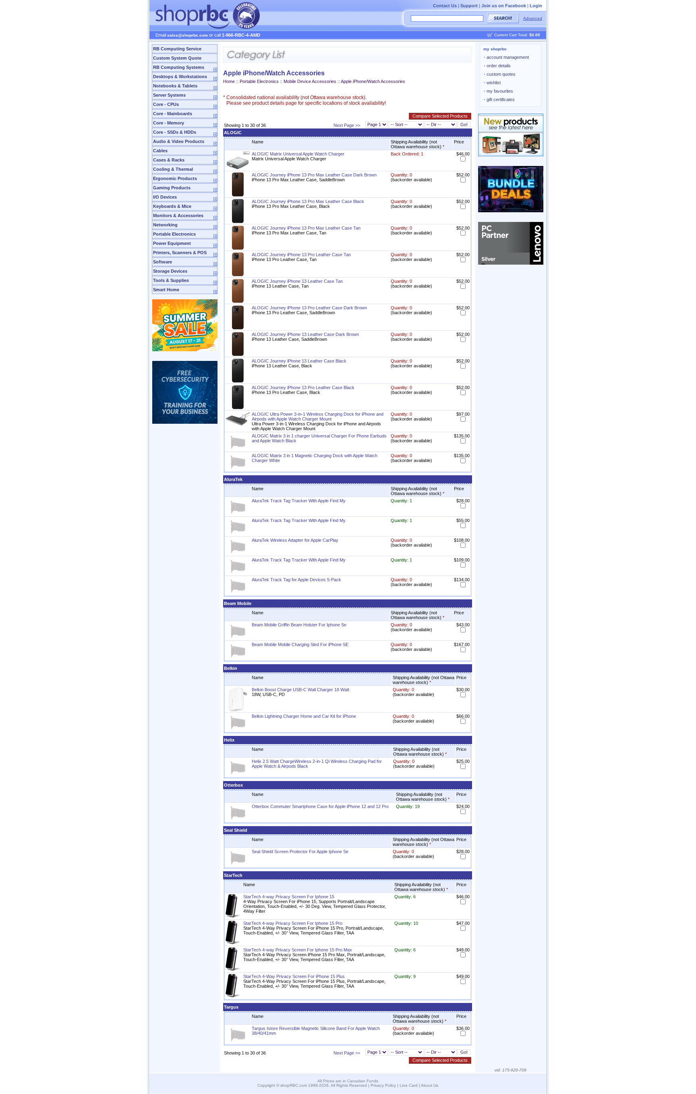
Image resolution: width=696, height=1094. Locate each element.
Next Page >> (347, 125)
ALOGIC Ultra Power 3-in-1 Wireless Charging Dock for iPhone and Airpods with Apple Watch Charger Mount (317, 416)
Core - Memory (168, 122)
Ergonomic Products (175, 178)
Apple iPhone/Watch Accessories (373, 81)
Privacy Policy (383, 1085)
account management (506, 57)
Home (229, 81)
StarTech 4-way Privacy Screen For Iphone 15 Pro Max (297, 949)
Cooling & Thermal (173, 169)
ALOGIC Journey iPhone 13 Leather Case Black (299, 360)
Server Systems (169, 95)
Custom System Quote (177, 58)
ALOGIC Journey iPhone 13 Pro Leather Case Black (303, 387)
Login (536, 5)
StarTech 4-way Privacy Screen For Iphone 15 (288, 896)
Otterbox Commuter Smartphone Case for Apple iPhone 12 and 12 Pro (320, 806)
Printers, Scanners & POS (180, 252)
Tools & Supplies (171, 280)
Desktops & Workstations (180, 76)
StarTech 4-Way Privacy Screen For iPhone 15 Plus (294, 976)
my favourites (498, 91)
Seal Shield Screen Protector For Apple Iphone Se (300, 851)
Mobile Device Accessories (310, 81)
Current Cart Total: (517, 35)
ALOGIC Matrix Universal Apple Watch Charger (298, 153)
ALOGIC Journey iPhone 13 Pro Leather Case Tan (301, 254)
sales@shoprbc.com (187, 35)
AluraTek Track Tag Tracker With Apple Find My (299, 500)
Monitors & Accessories (178, 215)
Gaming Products (172, 187)
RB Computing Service (177, 48)
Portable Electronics (174, 234)
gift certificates (499, 99)
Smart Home (166, 289)
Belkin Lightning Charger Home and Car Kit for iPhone (304, 716)
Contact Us (445, 5)
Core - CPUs (166, 104)
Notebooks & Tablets (175, 85)
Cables (160, 150)
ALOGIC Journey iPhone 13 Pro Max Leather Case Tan (306, 228)
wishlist (492, 82)
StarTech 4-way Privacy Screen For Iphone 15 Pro (292, 923)
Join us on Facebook (503, 5)
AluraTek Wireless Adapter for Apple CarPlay (295, 540)
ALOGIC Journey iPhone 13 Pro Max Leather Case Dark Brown (314, 174)
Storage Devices (170, 271)
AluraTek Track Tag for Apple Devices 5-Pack (296, 579)
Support (469, 5)
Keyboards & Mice (172, 206)
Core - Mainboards (172, 113)
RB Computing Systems (178, 67)
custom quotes (500, 74)
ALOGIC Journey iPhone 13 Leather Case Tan (297, 281)
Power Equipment (172, 243)
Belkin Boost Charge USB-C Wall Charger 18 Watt (300, 689)
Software (162, 261)
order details (497, 65)
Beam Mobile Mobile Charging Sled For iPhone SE (300, 644)
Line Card (409, 1085)
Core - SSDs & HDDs (174, 132)
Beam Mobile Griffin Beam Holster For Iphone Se (299, 624)
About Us (429, 1085)
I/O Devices (165, 197)
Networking (165, 224)
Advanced (532, 18)
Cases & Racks (168, 159)
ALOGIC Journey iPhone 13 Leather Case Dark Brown (305, 334)
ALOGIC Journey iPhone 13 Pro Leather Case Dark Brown (309, 307)
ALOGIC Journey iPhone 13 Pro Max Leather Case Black (308, 201)
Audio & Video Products (178, 141)
